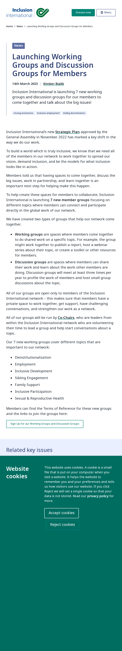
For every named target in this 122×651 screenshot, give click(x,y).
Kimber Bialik (53, 84)
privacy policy (97, 496)
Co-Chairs (66, 317)
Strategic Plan (67, 132)
